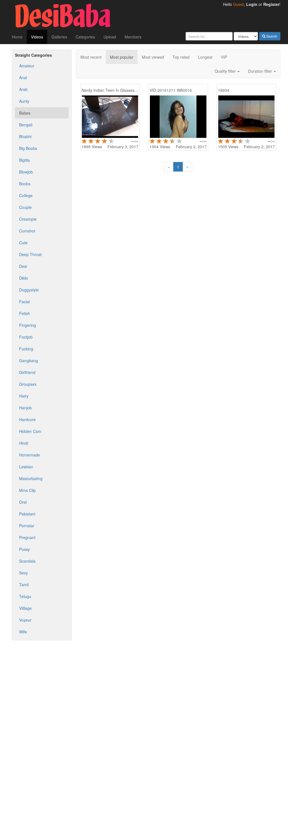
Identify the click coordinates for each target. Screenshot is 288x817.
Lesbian (26, 466)
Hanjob (25, 407)
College (26, 195)
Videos (37, 37)
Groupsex (28, 384)
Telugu (25, 596)
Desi (23, 266)
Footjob (26, 337)
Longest (205, 57)
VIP (224, 57)
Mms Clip (27, 490)
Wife (23, 632)
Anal (23, 77)
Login (251, 4)
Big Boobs (28, 148)
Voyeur (25, 620)
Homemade (29, 455)
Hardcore (27, 419)
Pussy (24, 549)
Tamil (24, 584)
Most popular (121, 57)
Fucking (26, 349)
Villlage (25, 608)
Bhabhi (25, 136)
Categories (85, 37)
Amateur (26, 66)
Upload (110, 37)
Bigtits (24, 160)
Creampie (28, 219)
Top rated (181, 57)
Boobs (24, 183)
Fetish (24, 313)
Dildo (23, 278)
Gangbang (28, 360)
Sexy (23, 573)
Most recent (91, 57)
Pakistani (27, 514)
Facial (24, 301)
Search (271, 36)
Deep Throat (30, 254)
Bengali (25, 124)
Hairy (23, 396)
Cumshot (27, 231)
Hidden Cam (30, 431)
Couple (25, 207)
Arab (23, 89)
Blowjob (26, 172)
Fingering (27, 325)
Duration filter (260, 71)
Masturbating (30, 478)
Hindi (23, 443)
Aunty (24, 101)
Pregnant (27, 537)
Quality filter (226, 71)
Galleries (59, 37)
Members (133, 37)
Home (17, 37)
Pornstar (26, 525)
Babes (24, 113)
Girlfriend (27, 372)
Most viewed (153, 57)
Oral (23, 502)
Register (271, 4)
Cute (23, 242)
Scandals (27, 561)
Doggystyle (29, 290)
